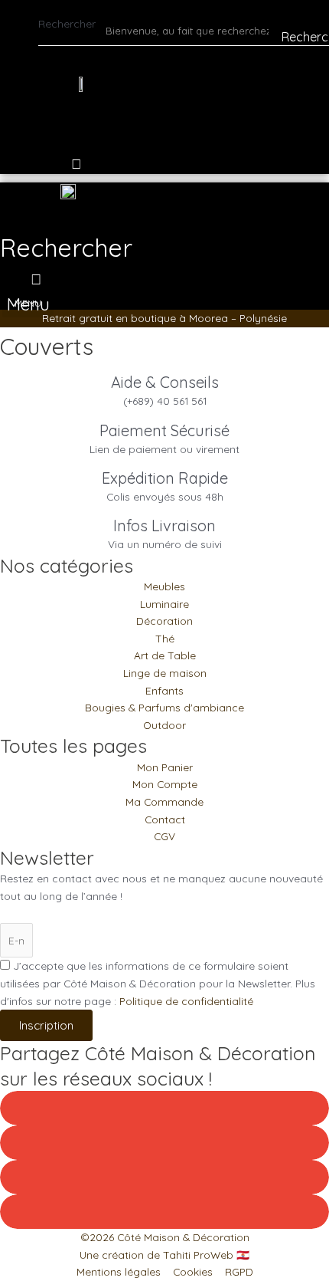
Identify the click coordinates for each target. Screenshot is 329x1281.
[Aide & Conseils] (165, 366)
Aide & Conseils (165, 382)
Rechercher (67, 23)
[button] (66, 236)
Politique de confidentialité (186, 1000)
